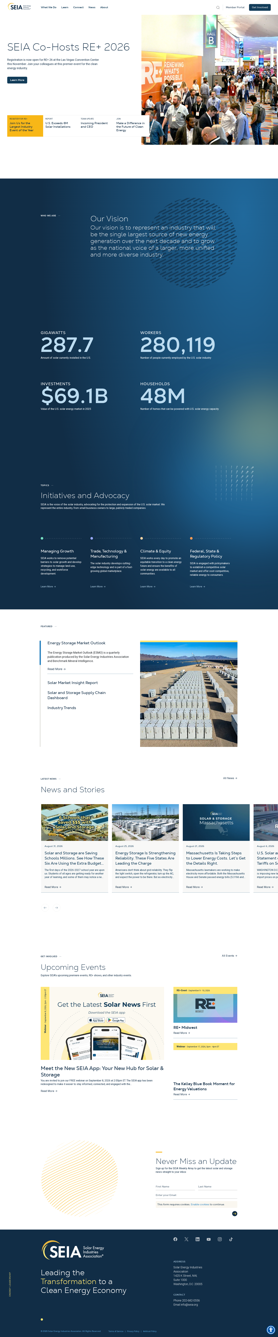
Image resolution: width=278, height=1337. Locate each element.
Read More (56, 669)
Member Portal (235, 7)
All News (230, 778)
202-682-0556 (191, 1300)
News (91, 7)
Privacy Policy (133, 1331)
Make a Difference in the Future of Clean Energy (130, 125)
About (104, 7)
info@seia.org (189, 1304)
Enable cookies (200, 1204)
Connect (78, 7)
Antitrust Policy (150, 1331)
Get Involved (260, 7)
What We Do (48, 7)
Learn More (17, 80)
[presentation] (45, 908)
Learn (64, 7)
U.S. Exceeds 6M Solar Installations (57, 123)
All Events (229, 955)
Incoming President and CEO (94, 123)
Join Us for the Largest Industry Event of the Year (21, 125)
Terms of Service (115, 1331)
